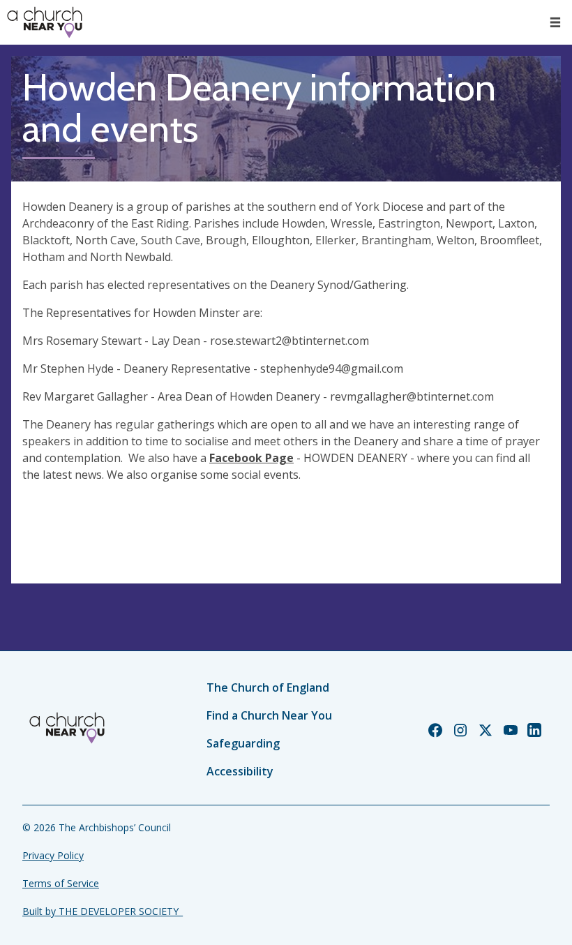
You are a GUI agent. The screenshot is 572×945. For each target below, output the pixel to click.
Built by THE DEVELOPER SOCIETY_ (102, 911)
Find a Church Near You (269, 715)
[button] (555, 22)
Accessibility (239, 771)
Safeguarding (243, 743)
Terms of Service (60, 883)
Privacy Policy (53, 855)
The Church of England (267, 687)
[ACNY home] (44, 22)
